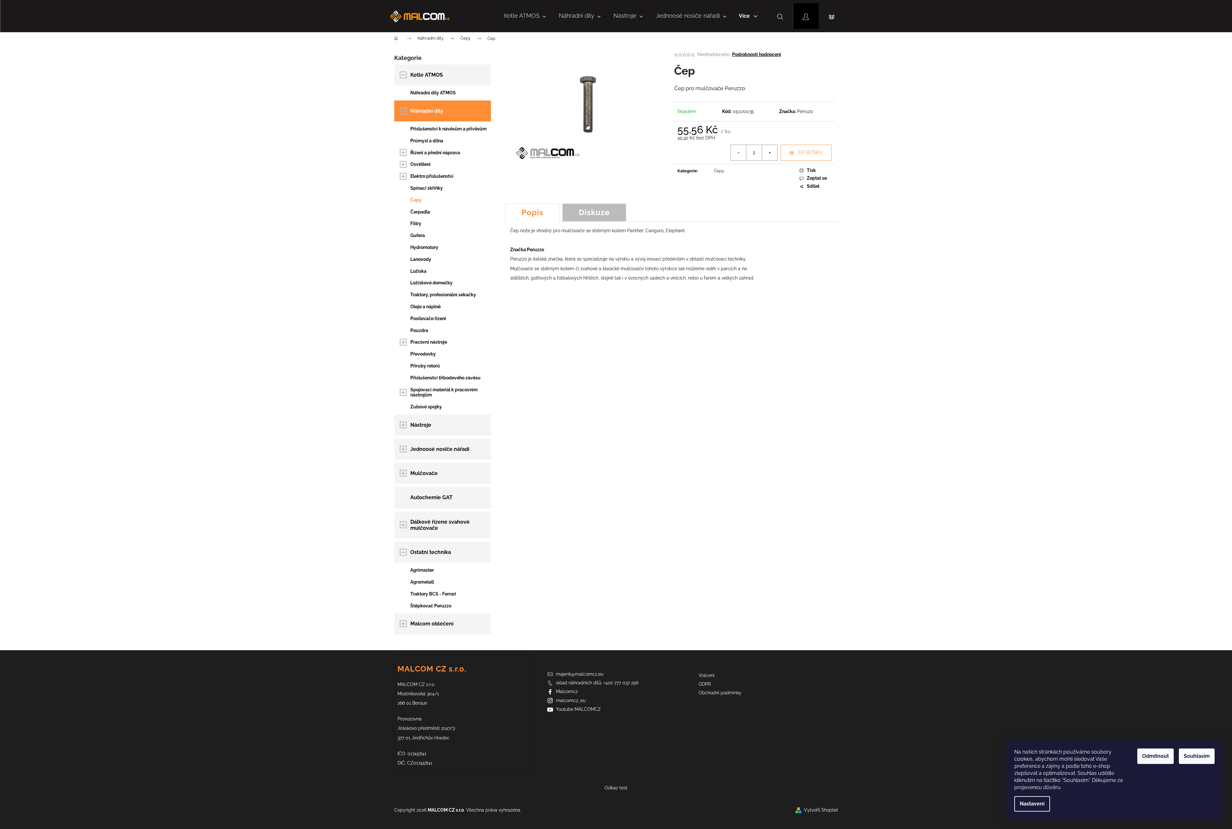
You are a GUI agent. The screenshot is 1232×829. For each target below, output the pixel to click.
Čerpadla (420, 211)
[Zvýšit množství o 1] (769, 152)
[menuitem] (525, 16)
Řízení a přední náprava (435, 152)
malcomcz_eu (571, 700)
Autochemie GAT (431, 497)
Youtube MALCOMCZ (578, 709)
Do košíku (810, 152)
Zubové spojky (426, 406)
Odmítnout (1155, 756)
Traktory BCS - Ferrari (433, 593)
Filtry (415, 223)
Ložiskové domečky (431, 282)
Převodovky (423, 354)
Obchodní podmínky (720, 692)
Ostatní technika (430, 552)
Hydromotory (424, 247)
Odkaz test (616, 787)
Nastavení (1032, 804)
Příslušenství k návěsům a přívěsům (448, 128)
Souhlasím (1197, 756)
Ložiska (418, 271)
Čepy (416, 200)
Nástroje (420, 425)
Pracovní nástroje (428, 342)
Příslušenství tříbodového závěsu (445, 377)
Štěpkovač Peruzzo (430, 605)
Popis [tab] (532, 212)
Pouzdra (419, 330)
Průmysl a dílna (426, 140)
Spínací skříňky (426, 188)
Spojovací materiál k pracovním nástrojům (444, 392)
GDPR (705, 684)
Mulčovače (424, 473)
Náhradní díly (426, 111)
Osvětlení (420, 164)
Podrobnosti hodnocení (756, 54)
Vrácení (706, 675)
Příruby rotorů (425, 365)
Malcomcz (567, 691)
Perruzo (805, 111)
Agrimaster (422, 570)
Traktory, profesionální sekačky (443, 294)
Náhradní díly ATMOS (433, 92)
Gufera (417, 235)
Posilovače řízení (428, 318)
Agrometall (422, 582)
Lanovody (420, 259)
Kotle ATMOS (426, 75)
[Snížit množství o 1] (738, 152)
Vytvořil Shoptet (821, 810)
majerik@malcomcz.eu (579, 674)
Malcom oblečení (432, 624)
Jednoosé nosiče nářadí (439, 449)
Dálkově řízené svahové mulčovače (440, 525)
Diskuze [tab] (594, 212)
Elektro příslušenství (432, 176)
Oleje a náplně (425, 306)
